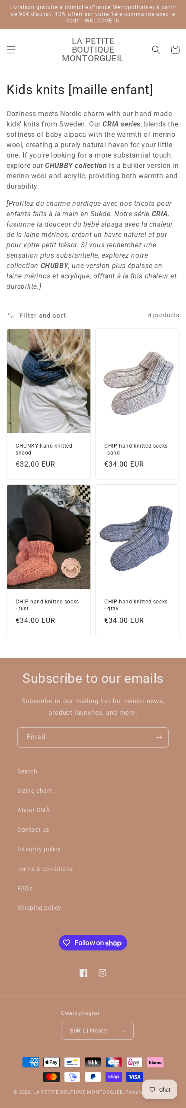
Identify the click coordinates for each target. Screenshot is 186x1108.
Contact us (33, 829)
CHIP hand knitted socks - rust (47, 605)
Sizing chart (34, 790)
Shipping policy (39, 907)
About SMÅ (33, 810)
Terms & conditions (45, 868)
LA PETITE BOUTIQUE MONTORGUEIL (78, 1092)
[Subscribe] (158, 737)
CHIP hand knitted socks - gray (136, 605)
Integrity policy (39, 849)
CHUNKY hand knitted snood (44, 449)
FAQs (24, 888)
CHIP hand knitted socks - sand (136, 449)
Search (27, 771)
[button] (10, 49)
